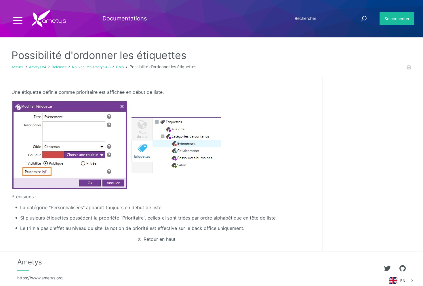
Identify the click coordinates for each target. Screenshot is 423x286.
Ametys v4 (37, 67)
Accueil (18, 67)
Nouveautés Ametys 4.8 (91, 67)
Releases (59, 67)
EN (402, 280)
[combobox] (401, 280)
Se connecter (396, 18)
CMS (120, 67)
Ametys (40, 269)
